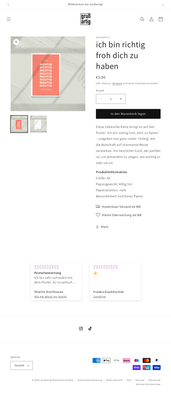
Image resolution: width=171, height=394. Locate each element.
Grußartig (46, 380)
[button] (8, 19)
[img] (56, 267)
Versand (117, 83)
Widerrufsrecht (114, 380)
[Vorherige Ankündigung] (8, 4)
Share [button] (104, 227)
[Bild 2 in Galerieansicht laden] (38, 124)
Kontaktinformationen (148, 384)
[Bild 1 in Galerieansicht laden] (19, 124)
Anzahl (100, 90)
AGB (129, 380)
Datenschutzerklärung (90, 380)
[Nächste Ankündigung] (162, 4)
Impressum (154, 380)
